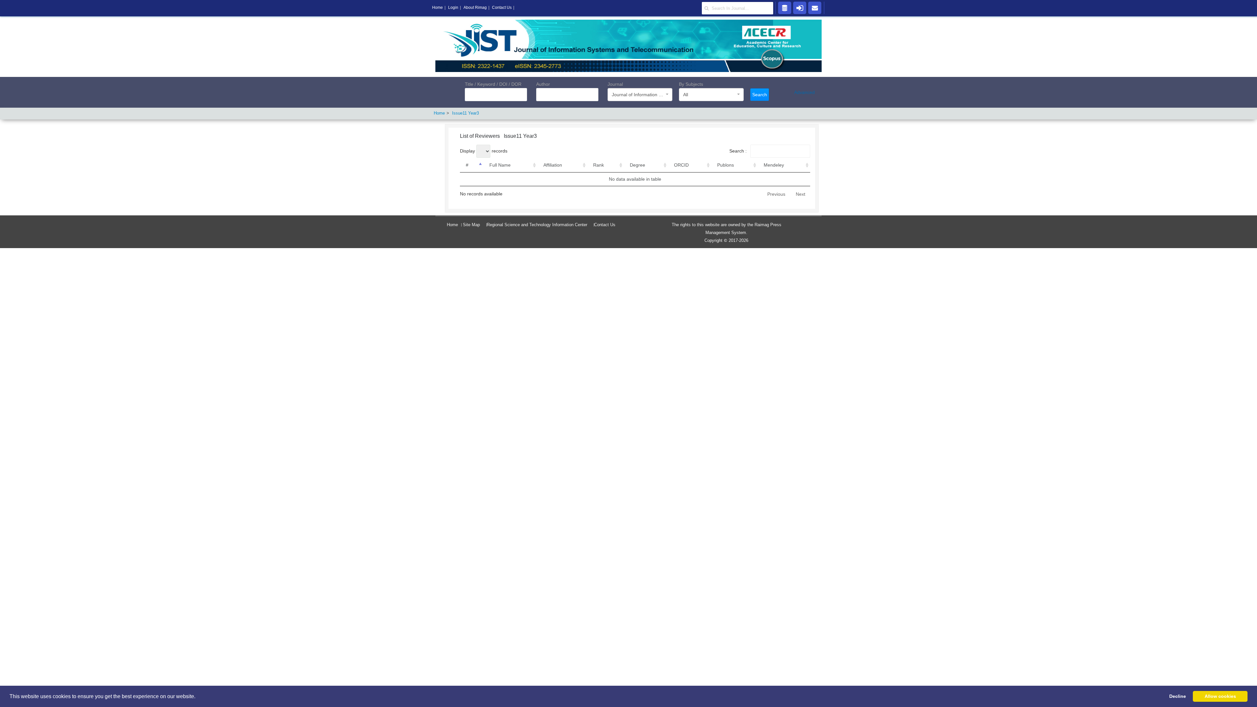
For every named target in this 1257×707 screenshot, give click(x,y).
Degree (637, 165)
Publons (725, 165)
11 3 (465, 113)
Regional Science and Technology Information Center (537, 224)
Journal (615, 84)
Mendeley (774, 165)
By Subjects (691, 84)
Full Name (500, 165)
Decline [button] (1177, 696)
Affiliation (552, 165)
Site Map (471, 224)
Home (452, 224)
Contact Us (604, 224)
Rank (598, 165)
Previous (776, 194)
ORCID (681, 165)
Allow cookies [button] (1220, 696)
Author (543, 84)
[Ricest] (784, 7)
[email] (814, 7)
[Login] (799, 7)
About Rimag (475, 7)
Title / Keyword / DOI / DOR (493, 84)
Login (453, 7)
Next (800, 194)
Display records (483, 151)
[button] (198, 697)
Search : (738, 151)
